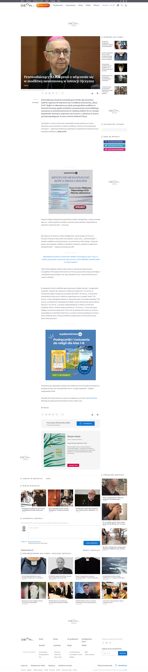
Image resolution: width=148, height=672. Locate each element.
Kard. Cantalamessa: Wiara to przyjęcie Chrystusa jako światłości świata (113, 499)
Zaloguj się (24, 541)
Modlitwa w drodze (38, 1)
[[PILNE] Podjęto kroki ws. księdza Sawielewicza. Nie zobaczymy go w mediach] (87, 590)
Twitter (123, 1)
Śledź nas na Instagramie (116, 149)
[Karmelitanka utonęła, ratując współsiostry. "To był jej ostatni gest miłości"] (114, 565)
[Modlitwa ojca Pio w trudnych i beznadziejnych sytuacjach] (121, 79)
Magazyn (28, 1)
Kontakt (46, 670)
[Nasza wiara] (54, 450)
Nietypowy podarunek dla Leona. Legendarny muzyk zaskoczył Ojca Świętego (33, 510)
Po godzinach (72, 639)
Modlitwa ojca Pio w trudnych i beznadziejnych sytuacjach (107, 78)
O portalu (23, 670)
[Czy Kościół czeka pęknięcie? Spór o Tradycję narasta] (114, 590)
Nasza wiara (73, 436)
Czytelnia (57, 645)
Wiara (80, 5)
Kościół (26, 85)
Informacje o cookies (67, 670)
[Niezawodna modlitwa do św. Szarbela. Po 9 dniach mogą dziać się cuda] (121, 67)
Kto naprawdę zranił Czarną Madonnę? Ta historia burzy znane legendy (59, 510)
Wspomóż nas (87, 423)
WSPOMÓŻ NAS (122, 665)
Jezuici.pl (24, 665)
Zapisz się (123, 653)
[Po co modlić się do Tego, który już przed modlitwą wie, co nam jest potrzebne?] (114, 511)
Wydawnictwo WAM (38, 665)
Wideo (88, 5)
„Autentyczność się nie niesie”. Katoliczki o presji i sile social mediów (107, 90)
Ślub (40, 657)
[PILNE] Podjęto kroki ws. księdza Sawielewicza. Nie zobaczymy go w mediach (86, 602)
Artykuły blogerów (44, 654)
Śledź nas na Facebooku (115, 142)
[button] (117, 5)
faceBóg (53, 1)
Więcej (96, 5)
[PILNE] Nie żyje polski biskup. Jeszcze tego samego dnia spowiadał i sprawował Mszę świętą (60, 577)
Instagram (126, 1)
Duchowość (57, 652)
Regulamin (29, 670)
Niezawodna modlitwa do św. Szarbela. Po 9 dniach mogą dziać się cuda (107, 67)
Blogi (46, 1)
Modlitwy (72, 657)
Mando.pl (51, 665)
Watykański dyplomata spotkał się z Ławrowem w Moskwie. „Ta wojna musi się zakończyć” (87, 510)
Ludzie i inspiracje (89, 654)
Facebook (121, 1)
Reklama (58, 670)
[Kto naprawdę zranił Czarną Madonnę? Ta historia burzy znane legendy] (60, 497)
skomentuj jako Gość (35, 541)
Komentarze (71, 5)
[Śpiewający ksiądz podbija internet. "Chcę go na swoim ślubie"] (33, 590)
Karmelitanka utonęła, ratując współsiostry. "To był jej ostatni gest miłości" (114, 577)
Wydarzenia (58, 5)
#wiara (48, 478)
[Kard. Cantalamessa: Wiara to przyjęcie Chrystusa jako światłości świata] (114, 487)
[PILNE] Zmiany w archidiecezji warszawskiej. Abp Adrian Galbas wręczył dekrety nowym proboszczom (60, 602)
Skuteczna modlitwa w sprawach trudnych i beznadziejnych (107, 44)
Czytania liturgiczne (75, 652)
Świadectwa (57, 654)
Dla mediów (52, 670)
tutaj (80, 401)
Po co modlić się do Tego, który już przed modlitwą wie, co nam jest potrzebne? (114, 524)
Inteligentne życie (87, 640)
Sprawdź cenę (73, 465)
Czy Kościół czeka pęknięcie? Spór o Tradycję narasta (113, 601)
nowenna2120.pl (91, 398)
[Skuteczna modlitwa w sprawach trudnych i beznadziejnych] (121, 45)
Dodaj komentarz (91, 543)
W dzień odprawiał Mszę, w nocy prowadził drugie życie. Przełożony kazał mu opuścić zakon (107, 57)
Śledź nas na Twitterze (115, 145)
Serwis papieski (43, 652)
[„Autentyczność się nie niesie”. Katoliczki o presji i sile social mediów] (121, 90)
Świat (41, 639)
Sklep (58, 1)
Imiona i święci (58, 657)
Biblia (22, 1)
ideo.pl (125, 670)
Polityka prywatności (38, 670)
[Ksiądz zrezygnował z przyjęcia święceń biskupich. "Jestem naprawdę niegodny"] (87, 565)
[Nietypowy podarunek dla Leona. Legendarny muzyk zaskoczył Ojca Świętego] (33, 497)
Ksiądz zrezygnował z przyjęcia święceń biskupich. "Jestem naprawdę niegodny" (87, 577)
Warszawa (105, 5)
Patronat (75, 670)
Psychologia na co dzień (76, 654)
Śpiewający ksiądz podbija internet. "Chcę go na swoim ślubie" (32, 601)
